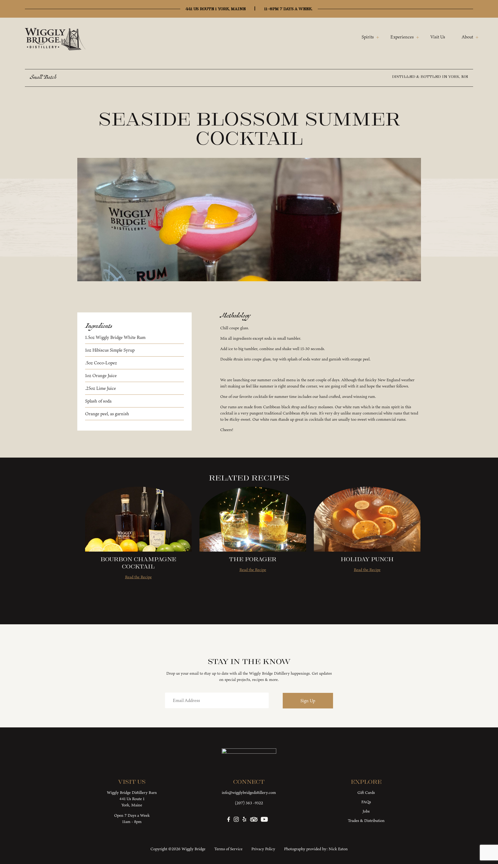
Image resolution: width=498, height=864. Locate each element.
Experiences (402, 37)
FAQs (366, 802)
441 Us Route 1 (131, 798)
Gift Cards (366, 792)
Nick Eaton (338, 849)
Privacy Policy (263, 849)
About (467, 37)
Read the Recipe (138, 577)
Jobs (366, 811)
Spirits (368, 37)
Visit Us (437, 37)
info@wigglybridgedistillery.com (249, 792)
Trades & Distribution (366, 820)
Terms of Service (228, 849)
